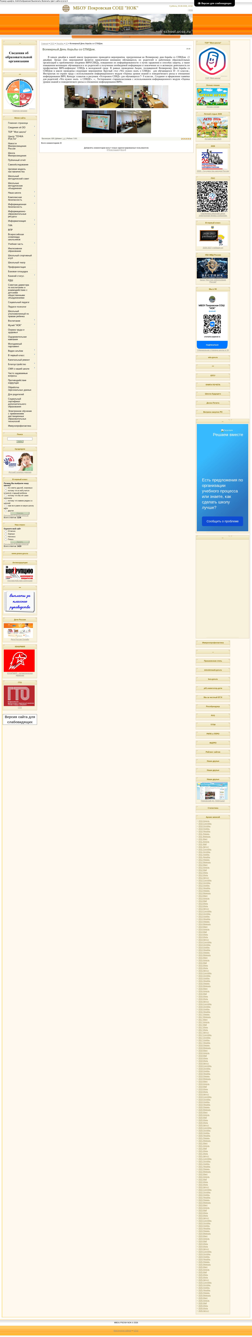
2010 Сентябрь (205, 824)
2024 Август (204, 1249)
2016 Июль (203, 999)
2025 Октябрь (205, 1285)
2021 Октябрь (205, 1161)
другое (11, 511)
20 (67, 43)
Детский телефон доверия (20, 472)
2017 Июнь (203, 1027)
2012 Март (203, 865)
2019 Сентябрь (205, 1097)
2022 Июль (203, 1185)
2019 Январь (204, 1076)
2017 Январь (204, 1014)
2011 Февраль (205, 836)
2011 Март (203, 839)
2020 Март (203, 1112)
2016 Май (203, 994)
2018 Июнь (203, 1058)
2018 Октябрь (205, 1069)
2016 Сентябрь (205, 1004)
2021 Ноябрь (204, 1164)
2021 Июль (203, 1154)
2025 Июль (203, 1277)
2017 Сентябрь (205, 1035)
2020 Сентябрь (205, 1128)
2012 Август (204, 878)
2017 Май (203, 1025)
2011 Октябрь (204, 852)
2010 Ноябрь (204, 829)
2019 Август (204, 1094)
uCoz (136, 1331)
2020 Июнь (203, 1120)
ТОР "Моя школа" (213, 78)
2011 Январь (204, 834)
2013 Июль (203, 906)
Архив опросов (21, 515)
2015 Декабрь (204, 981)
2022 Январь (204, 1169)
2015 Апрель (204, 960)
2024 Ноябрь (204, 1257)
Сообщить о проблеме (223, 521)
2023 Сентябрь (205, 1221)
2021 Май (203, 1148)
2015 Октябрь (205, 976)
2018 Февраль (205, 1048)
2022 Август (204, 1187)
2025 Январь (204, 1262)
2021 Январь (204, 1138)
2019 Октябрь (205, 1099)
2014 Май (203, 932)
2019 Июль (203, 1092)
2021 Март (203, 1143)
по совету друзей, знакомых (20, 488)
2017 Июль (203, 1030)
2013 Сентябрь (205, 911)
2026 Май (203, 1303)
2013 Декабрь (204, 919)
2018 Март (203, 1050)
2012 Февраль (205, 862)
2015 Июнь (203, 965)
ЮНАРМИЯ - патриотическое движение (20, 674)
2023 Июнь (203, 1213)
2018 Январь (204, 1045)
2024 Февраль (205, 1234)
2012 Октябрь (205, 883)
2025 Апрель (204, 1270)
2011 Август (204, 847)
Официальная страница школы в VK (213, 350)
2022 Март (203, 1174)
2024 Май (203, 1241)
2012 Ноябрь (204, 885)
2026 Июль (203, 1308)
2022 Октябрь (205, 1192)
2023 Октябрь (205, 1223)
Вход (123, 150)
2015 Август (204, 971)
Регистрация (113, 150)
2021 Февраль (205, 1141)
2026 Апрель (204, 1301)
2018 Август (204, 1063)
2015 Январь (204, 952)
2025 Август (204, 1280)
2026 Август (204, 1311)
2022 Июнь (203, 1182)
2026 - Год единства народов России (213, 171)
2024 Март (203, 1236)
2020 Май (203, 1117)
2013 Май (203, 901)
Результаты (9, 515)
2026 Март (203, 1298)
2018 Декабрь (204, 1074)
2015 (52, 43)
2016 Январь (204, 983)
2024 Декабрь (204, 1259)
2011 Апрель (204, 842)
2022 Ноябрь (204, 1195)
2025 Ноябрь (204, 1288)
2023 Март (203, 1205)
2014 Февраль (205, 924)
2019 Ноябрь (204, 1102)
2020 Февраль (205, 1110)
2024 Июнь (203, 1244)
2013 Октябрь (205, 914)
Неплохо (11, 537)
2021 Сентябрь (205, 1159)
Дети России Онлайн (20, 639)
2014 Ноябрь (204, 947)
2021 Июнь (203, 1151)
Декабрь (60, 43)
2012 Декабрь (204, 888)
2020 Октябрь (205, 1130)
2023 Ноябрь (204, 1226)
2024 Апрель (204, 1239)
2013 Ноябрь (204, 916)
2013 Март (203, 896)
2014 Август (204, 940)
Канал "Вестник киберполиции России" (213, 281)
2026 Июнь (203, 1306)
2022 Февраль (205, 1172)
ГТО (20, 707)
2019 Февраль (205, 1079)
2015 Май (203, 963)
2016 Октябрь (205, 1007)
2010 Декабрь (204, 831)
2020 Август (204, 1125)
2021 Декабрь (204, 1166)
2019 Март (203, 1081)
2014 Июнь (203, 934)
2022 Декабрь (204, 1197)
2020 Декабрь (204, 1136)
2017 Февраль (205, 1017)
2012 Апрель (204, 867)
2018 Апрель (204, 1053)
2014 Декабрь (204, 950)
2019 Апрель (204, 1084)
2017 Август (204, 1032)
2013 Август (204, 909)
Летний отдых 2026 (213, 139)
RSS (191, 10)
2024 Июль (203, 1246)
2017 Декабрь (204, 1043)
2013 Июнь (203, 904)
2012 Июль (203, 875)
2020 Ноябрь (204, 1133)
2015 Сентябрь (205, 973)
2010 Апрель (204, 821)
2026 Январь (204, 1293)
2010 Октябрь (205, 826)
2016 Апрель (204, 991)
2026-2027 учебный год (213, 248)
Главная (125, 37)
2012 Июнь (203, 873)
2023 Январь (204, 1200)
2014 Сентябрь (205, 942)
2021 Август (204, 1156)
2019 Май (203, 1087)
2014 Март (203, 927)
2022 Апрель (204, 1177)
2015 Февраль (205, 955)
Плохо (10, 539)
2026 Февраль (205, 1295)
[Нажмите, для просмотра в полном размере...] (81, 107)
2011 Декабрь (204, 857)
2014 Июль (203, 937)
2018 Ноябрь (204, 1071)
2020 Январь (204, 1107)
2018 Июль (203, 1061)
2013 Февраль (205, 893)
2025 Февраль (205, 1264)
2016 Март (203, 989)
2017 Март (203, 1020)
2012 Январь (204, 860)
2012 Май (203, 870)
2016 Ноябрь (204, 1009)
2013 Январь (204, 891)
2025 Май (203, 1272)
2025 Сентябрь (205, 1282)
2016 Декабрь (204, 1012)
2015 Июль (203, 968)
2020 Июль (203, 1123)
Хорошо (11, 534)
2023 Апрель (204, 1208)
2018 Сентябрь (205, 1066)
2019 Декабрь (204, 1105)
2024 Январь (204, 1231)
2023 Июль (203, 1215)
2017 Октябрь (205, 1038)
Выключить (36, 1)
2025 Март (203, 1267)
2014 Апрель (204, 929)
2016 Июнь (203, 996)
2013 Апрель (204, 898)
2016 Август (204, 1001)
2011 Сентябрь (205, 849)
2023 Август (204, 1218)
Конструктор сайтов (122, 1331)
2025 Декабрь (204, 1290)
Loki (64, 138)
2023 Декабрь (204, 1228)
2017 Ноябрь (204, 1040)
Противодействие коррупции (19, 581)
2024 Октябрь (205, 1254)
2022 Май (203, 1179)
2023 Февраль (205, 1203)
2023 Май (203, 1210)
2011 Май (203, 844)
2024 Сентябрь (205, 1252)
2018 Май (203, 1056)
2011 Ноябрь (204, 855)
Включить (46, 1)
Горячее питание (20, 111)
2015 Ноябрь (204, 978)
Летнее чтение (213, 107)
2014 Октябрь (205, 945)
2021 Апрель (204, 1146)
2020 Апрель (204, 1115)
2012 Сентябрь (205, 880)
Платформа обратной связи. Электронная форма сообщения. (213, 214)
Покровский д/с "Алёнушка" (213, 801)
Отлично (11, 531)
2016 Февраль (205, 986)
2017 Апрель (204, 1022)
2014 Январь (204, 922)
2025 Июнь (203, 1275)
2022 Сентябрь (205, 1190)
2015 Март (203, 958)
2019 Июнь (203, 1089)
